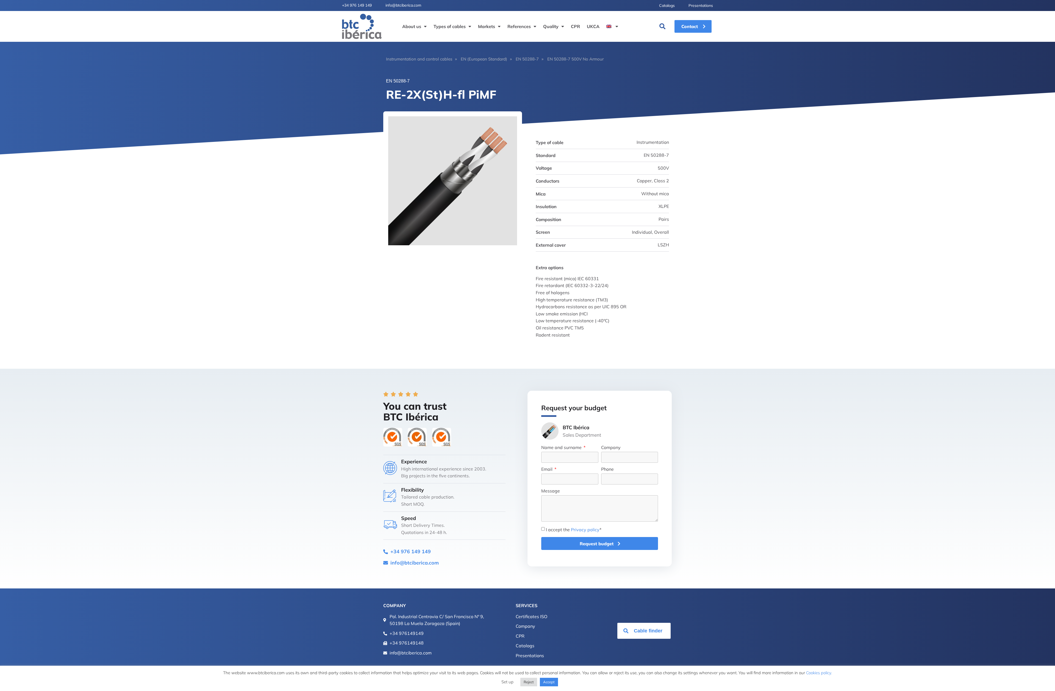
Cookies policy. (819, 672)
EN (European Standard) (484, 59)
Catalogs (667, 5)
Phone (607, 469)
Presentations (700, 5)
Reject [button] (529, 682)
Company (611, 447)
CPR (575, 26)
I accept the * (573, 529)
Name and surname (562, 447)
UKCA (593, 26)
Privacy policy (585, 529)
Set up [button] (507, 681)
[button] (662, 26)
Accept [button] (549, 682)
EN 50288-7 (527, 59)
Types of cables (450, 26)
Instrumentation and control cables (419, 59)
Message (550, 491)
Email (547, 469)
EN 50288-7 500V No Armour (575, 59)
